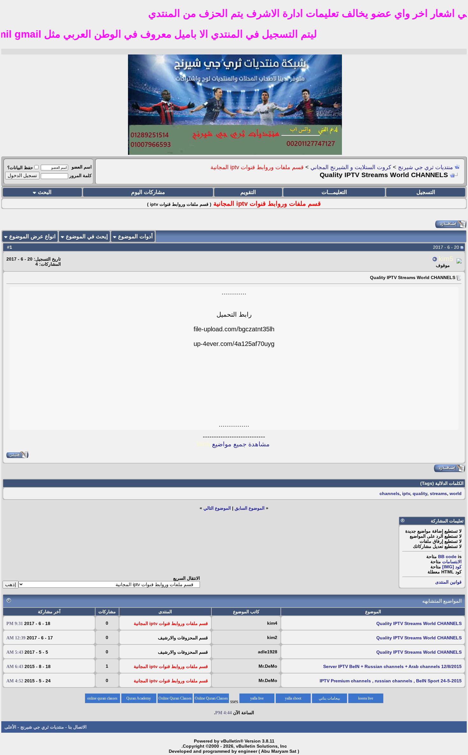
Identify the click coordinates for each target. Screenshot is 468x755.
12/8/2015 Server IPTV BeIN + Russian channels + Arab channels (392, 666)
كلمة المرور (80, 175)
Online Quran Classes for (211, 699)
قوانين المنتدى (448, 582)
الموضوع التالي (217, 508)
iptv (406, 493)
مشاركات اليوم (148, 192)
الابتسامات (452, 561)
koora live (365, 698)
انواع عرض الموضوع (32, 237)
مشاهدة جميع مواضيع (233, 444)
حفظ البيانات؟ (20, 167)
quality (420, 493)
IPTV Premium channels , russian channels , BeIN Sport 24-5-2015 (391, 680)
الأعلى (10, 727)
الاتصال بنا (77, 727)
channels (389, 493)
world (456, 493)
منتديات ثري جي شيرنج (425, 167)
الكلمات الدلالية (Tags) (442, 483)
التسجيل (425, 192)
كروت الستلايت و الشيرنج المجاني (350, 167)
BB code (447, 556)
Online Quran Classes (175, 698)
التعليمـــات (334, 192)
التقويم (248, 192)
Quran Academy (138, 698)
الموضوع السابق (250, 508)
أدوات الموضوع (135, 237)
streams (438, 493)
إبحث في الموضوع (87, 237)
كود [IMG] (452, 566)
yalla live (257, 698)
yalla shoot (293, 698)
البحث (45, 192)
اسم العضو (82, 166)
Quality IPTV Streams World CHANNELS (419, 623)
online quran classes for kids (102, 699)
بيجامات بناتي (329, 698)
